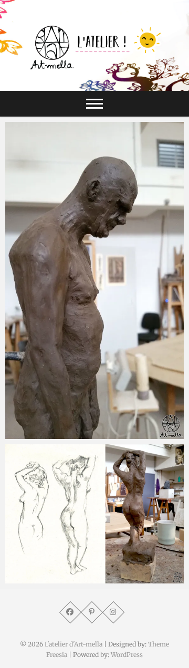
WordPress (127, 655)
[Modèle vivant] (94, 513)
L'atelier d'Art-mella (73, 644)
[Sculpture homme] (94, 280)
